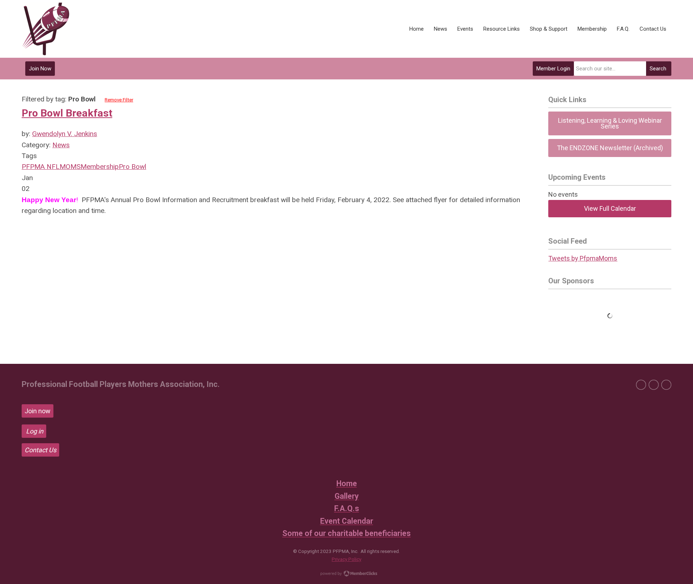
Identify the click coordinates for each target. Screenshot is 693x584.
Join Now (40, 68)
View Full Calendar (610, 208)
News (61, 145)
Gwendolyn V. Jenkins (64, 134)
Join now (38, 411)
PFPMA (33, 166)
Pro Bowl (132, 166)
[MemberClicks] (46, 29)
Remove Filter (119, 100)
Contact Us (40, 450)
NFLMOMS (62, 166)
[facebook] (641, 385)
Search (658, 68)
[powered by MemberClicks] (346, 574)
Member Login (553, 68)
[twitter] (654, 385)
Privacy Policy (346, 559)
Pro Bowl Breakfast (67, 113)
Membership (99, 166)
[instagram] (666, 385)
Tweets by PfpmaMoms (582, 258)
